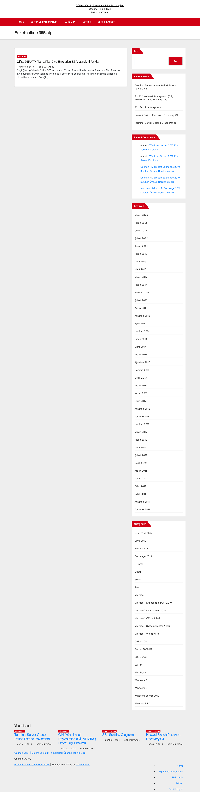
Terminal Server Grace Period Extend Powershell (32, 737)
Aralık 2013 (141, 354)
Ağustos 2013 (142, 362)
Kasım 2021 (141, 246)
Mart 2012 (140, 447)
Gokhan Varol (46, 67)
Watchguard (141, 672)
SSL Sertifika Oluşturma (148, 107)
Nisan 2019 (141, 253)
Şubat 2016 (141, 300)
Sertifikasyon (106, 22)
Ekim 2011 (140, 486)
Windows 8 (141, 687)
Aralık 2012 (141, 385)
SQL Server (141, 656)
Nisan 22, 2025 (112, 740)
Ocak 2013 (141, 377)
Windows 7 (141, 680)
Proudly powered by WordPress (32, 764)
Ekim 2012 (140, 401)
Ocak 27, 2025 (155, 744)
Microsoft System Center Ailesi (152, 625)
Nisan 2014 (141, 339)
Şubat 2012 (141, 455)
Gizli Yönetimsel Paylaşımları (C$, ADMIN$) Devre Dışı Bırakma (77, 739)
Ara (136, 51)
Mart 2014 (140, 346)
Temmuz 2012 (142, 416)
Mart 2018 (140, 269)
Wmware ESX (142, 703)
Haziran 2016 (142, 292)
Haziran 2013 (142, 370)
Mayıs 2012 (141, 431)
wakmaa (145, 188)
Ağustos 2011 (142, 501)
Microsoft (140, 594)
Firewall (139, 563)
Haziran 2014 (142, 331)
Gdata (138, 571)
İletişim (86, 22)
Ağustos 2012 (142, 408)
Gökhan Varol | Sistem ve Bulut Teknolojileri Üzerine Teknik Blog (50, 752)
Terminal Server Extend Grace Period (156, 122)
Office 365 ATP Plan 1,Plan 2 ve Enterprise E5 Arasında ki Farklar (58, 61)
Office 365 (22, 56)
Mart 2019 (140, 261)
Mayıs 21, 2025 (68, 748)
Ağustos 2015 (142, 315)
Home (21, 22)
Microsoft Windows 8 (147, 633)
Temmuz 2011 (142, 509)
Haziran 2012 (142, 424)
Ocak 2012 (141, 462)
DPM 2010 (140, 540)
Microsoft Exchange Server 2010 (153, 602)
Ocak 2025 (141, 230)
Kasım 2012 (141, 393)
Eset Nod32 (141, 548)
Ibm (137, 587)
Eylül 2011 (140, 493)
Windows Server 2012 (147, 695)
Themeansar (83, 764)
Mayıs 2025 (141, 215)
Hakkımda (70, 22)
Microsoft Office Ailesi (147, 618)
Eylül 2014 (140, 323)
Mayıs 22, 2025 (24, 744)
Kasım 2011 (141, 478)
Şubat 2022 (141, 238)
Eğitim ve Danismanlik (43, 22)
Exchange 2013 (143, 556)
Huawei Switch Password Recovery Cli (156, 115)
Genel (138, 579)
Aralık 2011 (141, 470)
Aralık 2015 (141, 308)
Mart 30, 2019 (27, 67)
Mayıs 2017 (141, 277)
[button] (185, 22)
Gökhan (144, 166)
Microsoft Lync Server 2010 (150, 610)
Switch (138, 664)
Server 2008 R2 (143, 649)
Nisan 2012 (141, 439)
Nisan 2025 (141, 222)
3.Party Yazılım (143, 533)
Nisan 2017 (141, 284)
